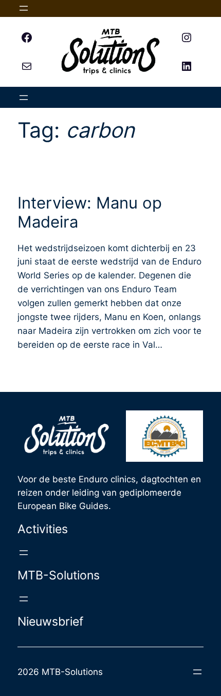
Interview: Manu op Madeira (89, 212)
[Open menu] (23, 8)
